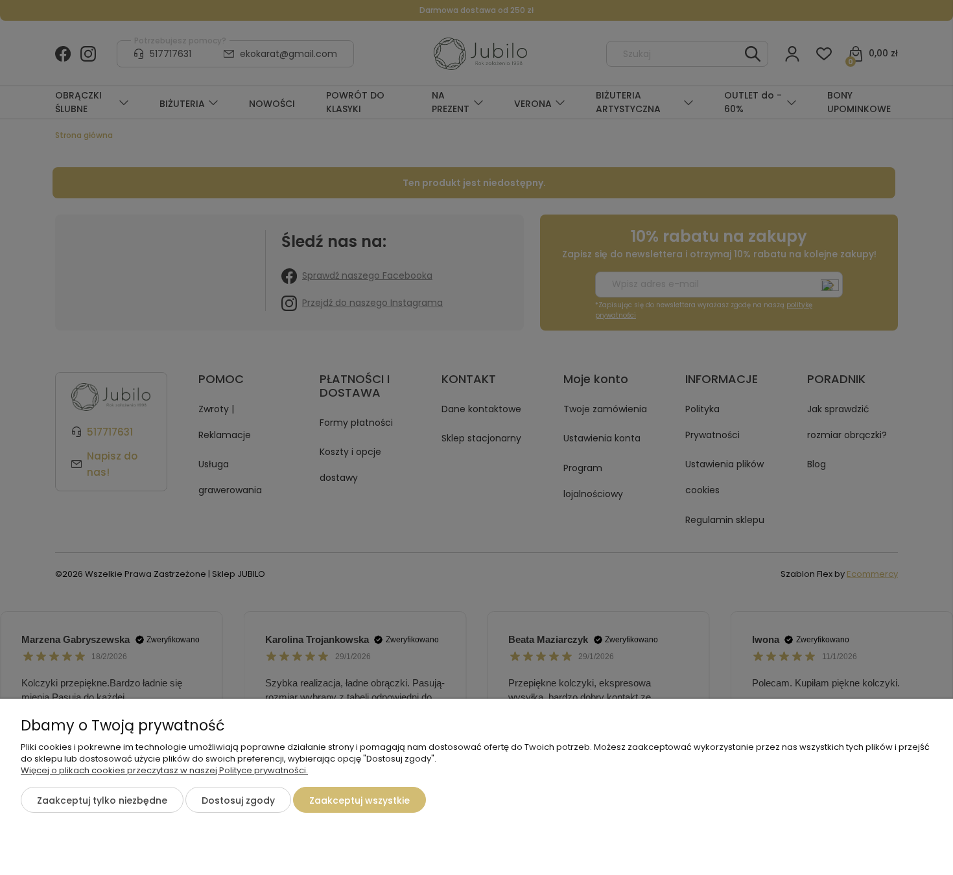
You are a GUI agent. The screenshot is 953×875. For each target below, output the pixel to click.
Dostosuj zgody (238, 800)
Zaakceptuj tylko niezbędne (102, 800)
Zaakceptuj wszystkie (359, 800)
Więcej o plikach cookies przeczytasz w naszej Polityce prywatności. (164, 770)
